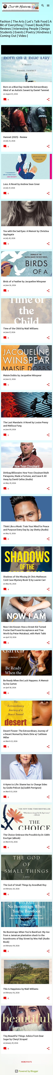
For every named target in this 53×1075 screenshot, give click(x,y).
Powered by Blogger (28, 1071)
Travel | (30, 25)
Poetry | (31, 32)
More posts (26, 1062)
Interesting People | (26, 28)
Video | (23, 35)
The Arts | (20, 21)
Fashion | (6, 21)
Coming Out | (9, 35)
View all (6, 52)
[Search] (42, 5)
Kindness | (44, 32)
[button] (48, 99)
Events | (20, 32)
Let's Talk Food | (38, 21)
